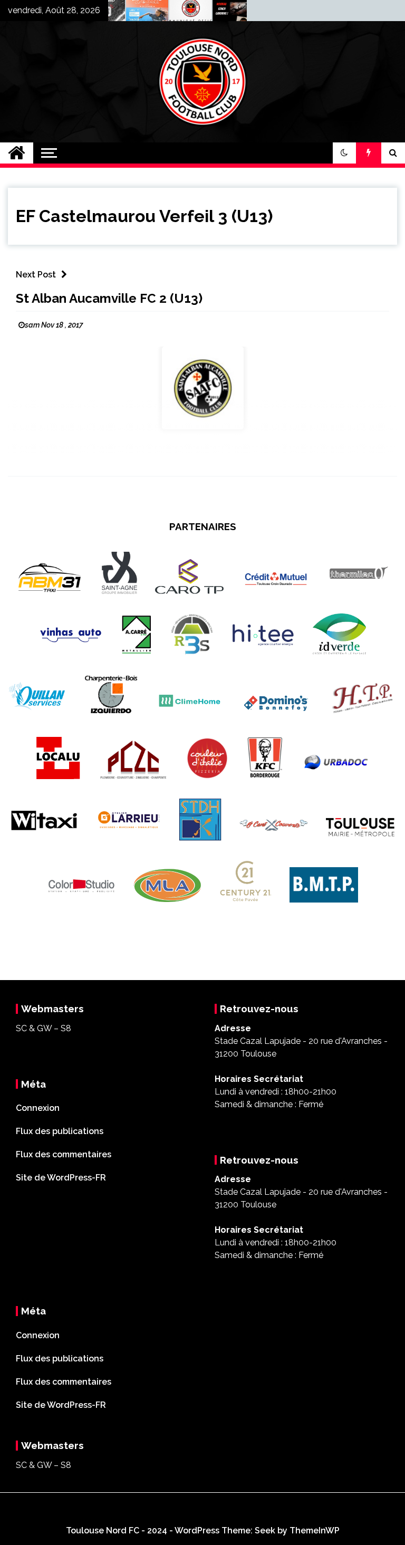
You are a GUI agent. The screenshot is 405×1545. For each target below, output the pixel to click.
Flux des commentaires (63, 1154)
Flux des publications (59, 1131)
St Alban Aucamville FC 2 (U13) (109, 298)
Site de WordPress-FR (61, 1178)
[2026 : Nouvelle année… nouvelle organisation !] (176, 13)
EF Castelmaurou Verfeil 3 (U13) (144, 216)
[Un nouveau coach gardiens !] (220, 13)
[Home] (16, 153)
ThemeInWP (315, 1530)
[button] (344, 153)
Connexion (38, 1108)
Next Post (36, 275)
